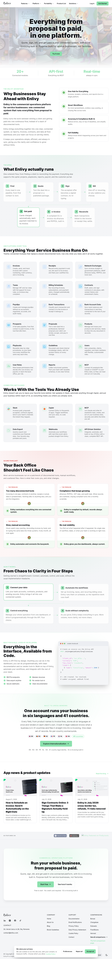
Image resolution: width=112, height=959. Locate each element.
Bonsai (92, 919)
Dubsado (93, 926)
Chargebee (94, 922)
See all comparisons (97, 937)
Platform (36, 3)
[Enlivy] (7, 3)
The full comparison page (97, 942)
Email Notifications (75, 922)
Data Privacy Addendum (77, 930)
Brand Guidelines (53, 930)
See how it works (65, 884)
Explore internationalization (54, 744)
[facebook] (15, 921)
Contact (71, 937)
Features (24, 3)
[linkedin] (5, 921)
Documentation (74, 919)
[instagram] (10, 921)
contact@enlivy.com (11, 933)
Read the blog (101, 773)
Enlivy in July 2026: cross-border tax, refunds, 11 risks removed (92, 805)
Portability (48, 3)
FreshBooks (94, 930)
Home (49, 919)
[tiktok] (20, 921)
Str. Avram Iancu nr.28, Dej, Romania (16, 929)
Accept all (90, 951)
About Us (50, 922)
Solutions (72, 3)
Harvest (93, 933)
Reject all (79, 951)
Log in (92, 3)
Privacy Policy (74, 926)
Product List (61, 3)
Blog (48, 926)
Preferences (67, 951)
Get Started (102, 3)
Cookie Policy (73, 933)
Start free (44, 884)
